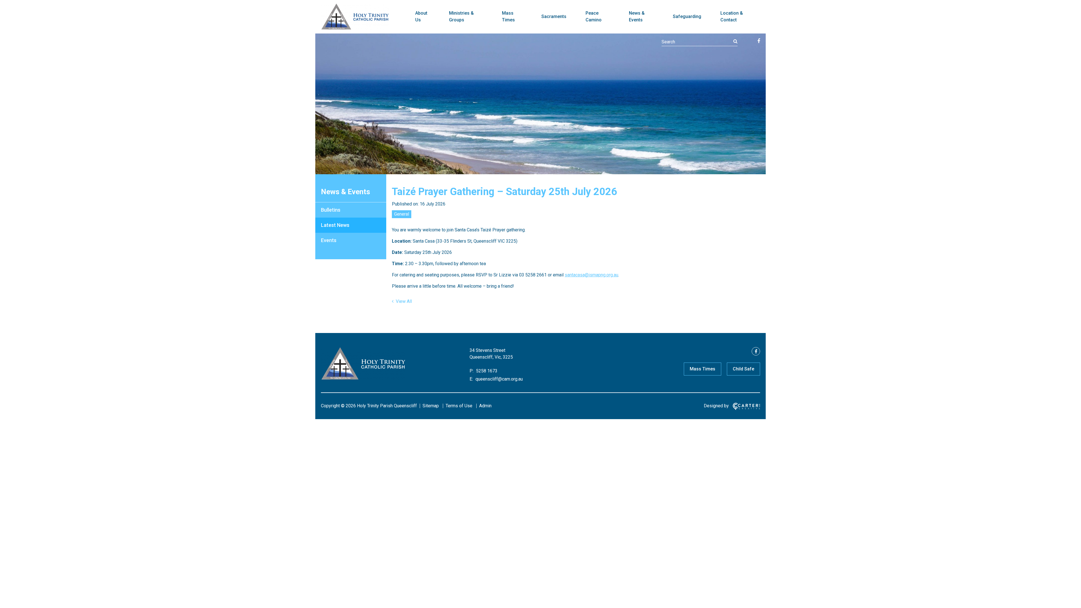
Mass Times (508, 16)
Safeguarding (687, 16)
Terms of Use (459, 405)
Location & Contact (731, 16)
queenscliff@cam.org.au (498, 379)
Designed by (716, 405)
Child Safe (743, 369)
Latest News (335, 225)
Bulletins (330, 210)
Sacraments (553, 16)
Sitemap (431, 405)
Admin (485, 405)
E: (471, 379)
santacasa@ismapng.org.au (591, 275)
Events (328, 240)
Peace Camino (594, 16)
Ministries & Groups (461, 16)
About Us (421, 16)
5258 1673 (486, 371)
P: (472, 371)
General (401, 214)
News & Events (637, 16)
